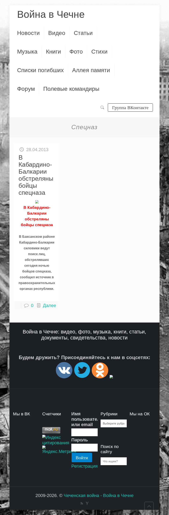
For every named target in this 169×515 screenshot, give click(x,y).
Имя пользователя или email (84, 419)
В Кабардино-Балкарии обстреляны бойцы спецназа (36, 175)
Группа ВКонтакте (130, 107)
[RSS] (82, 503)
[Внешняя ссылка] (64, 376)
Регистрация (84, 466)
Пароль (79, 439)
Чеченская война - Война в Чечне (99, 495)
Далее (49, 305)
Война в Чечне (51, 14)
